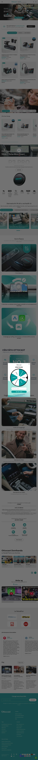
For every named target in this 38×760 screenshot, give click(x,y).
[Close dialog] (29, 364)
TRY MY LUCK (19, 391)
